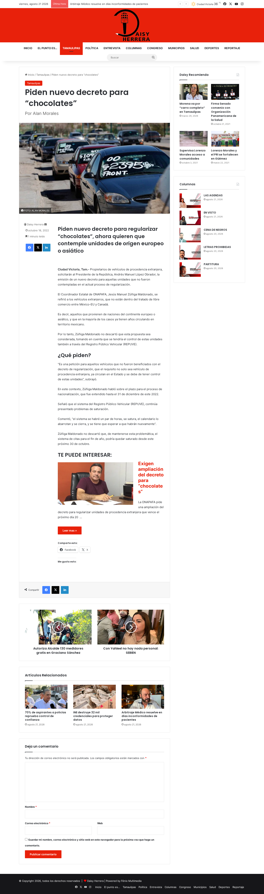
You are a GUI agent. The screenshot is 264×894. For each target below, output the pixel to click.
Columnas (134, 48)
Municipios (176, 48)
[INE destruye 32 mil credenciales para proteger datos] (94, 697)
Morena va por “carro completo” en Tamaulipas (192, 108)
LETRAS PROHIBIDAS (217, 247)
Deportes (211, 48)
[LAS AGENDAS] (190, 200)
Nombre (31, 806)
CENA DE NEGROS (215, 230)
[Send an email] (45, 224)
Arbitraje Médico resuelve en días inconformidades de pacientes (142, 716)
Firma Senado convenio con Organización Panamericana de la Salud (223, 112)
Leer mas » (70, 530)
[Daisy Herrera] (132, 25)
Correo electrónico (37, 823)
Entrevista (112, 48)
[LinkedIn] (46, 247)
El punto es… (47, 48)
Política (91, 48)
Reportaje (232, 48)
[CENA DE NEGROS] (190, 235)
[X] (38, 247)
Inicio (28, 48)
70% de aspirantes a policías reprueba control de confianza (45, 716)
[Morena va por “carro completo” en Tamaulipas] (194, 92)
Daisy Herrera (35, 224)
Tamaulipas (71, 48)
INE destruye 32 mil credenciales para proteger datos (93, 716)
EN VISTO (210, 213)
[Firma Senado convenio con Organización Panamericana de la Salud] (225, 92)
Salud (194, 48)
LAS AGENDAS (213, 195)
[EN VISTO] (190, 218)
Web (100, 823)
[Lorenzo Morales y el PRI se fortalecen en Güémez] (225, 139)
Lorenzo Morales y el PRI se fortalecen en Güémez (224, 155)
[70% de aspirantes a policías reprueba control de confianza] (46, 697)
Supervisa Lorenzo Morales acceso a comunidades (193, 155)
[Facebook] (29, 247)
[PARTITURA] (190, 269)
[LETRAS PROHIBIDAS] (190, 252)
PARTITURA (211, 264)
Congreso (155, 48)
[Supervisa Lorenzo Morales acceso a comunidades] (194, 139)
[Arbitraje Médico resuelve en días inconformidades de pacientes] (143, 697)
